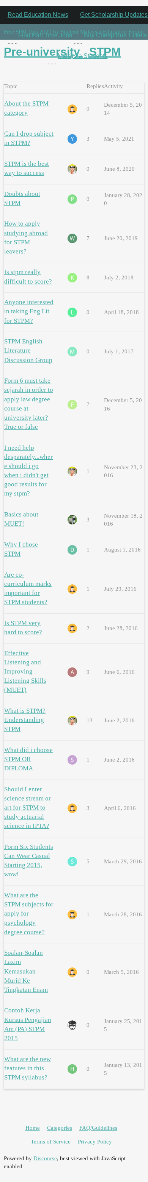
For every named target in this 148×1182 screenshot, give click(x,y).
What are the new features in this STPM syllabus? (27, 1068)
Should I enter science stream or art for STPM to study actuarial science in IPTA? (27, 808)
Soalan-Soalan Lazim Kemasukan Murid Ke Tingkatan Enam (26, 971)
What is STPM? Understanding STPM (25, 720)
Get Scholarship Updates (114, 14)
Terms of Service (51, 1142)
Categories (59, 1128)
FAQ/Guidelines (98, 1128)
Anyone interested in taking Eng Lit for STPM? (29, 311)
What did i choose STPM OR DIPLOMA (28, 759)
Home (32, 1128)
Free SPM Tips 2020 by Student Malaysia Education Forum (74, 32)
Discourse (45, 1158)
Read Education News (38, 14)
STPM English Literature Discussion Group (28, 350)
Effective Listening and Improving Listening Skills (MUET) (25, 672)
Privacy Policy (95, 1142)
